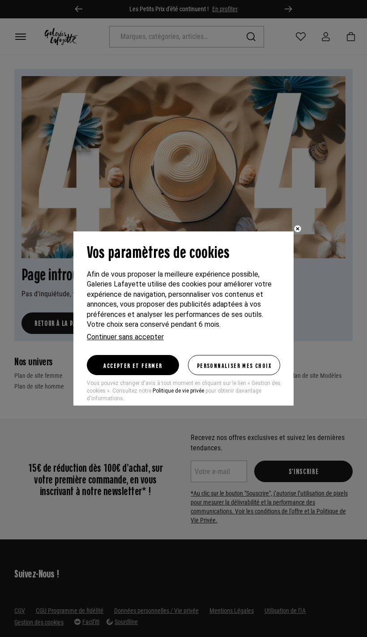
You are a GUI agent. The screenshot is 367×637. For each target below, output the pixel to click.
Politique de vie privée (178, 391)
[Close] (297, 228)
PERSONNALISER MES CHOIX (234, 365)
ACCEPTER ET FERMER (132, 365)
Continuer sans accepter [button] (125, 337)
